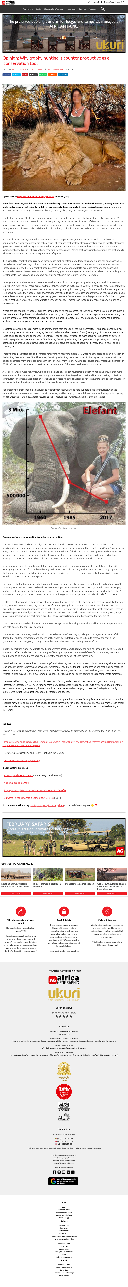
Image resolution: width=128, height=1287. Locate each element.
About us (92, 9)
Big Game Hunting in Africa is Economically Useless (29, 798)
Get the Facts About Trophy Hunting (22, 760)
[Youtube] (64, 1172)
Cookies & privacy (64, 1275)
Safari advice (64, 1231)
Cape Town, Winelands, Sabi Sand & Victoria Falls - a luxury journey (111, 886)
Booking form (64, 1233)
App (64, 1202)
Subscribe (82, 9)
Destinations (64, 1225)
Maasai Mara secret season (79, 884)
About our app (64, 1218)
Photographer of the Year (53, 9)
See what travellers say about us (64, 951)
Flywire (63, 928)
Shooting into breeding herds (18, 775)
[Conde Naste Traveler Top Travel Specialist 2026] (64, 1099)
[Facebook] (55, 1172)
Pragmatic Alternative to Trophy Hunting (35, 196)
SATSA (63, 940)
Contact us (64, 1270)
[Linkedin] (73, 1172)
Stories (38, 9)
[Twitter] (59, 1172)
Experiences (64, 1228)
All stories (64, 1246)
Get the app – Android (64, 1212)
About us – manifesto (64, 1267)
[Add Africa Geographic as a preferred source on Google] (64, 1185)
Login (64, 1207)
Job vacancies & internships (64, 1273)
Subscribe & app (64, 1243)
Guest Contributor (36, 69)
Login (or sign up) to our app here (47, 805)
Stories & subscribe (64, 1239)
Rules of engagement (64, 1257)
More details (16, 893)
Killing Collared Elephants (16, 783)
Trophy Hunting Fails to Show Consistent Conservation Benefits (35, 790)
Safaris (64, 1221)
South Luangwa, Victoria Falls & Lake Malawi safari (15, 885)
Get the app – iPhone (64, 1209)
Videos (64, 1254)
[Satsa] (64, 1110)
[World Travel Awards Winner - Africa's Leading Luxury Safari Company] (64, 1081)
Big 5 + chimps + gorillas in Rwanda (47, 885)
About (64, 1260)
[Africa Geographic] (8, 2)
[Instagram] (68, 1172)
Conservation (71, 9)
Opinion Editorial (56, 69)
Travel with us (28, 9)
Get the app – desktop (64, 1215)
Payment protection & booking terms (64, 1236)
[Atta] (64, 1120)
